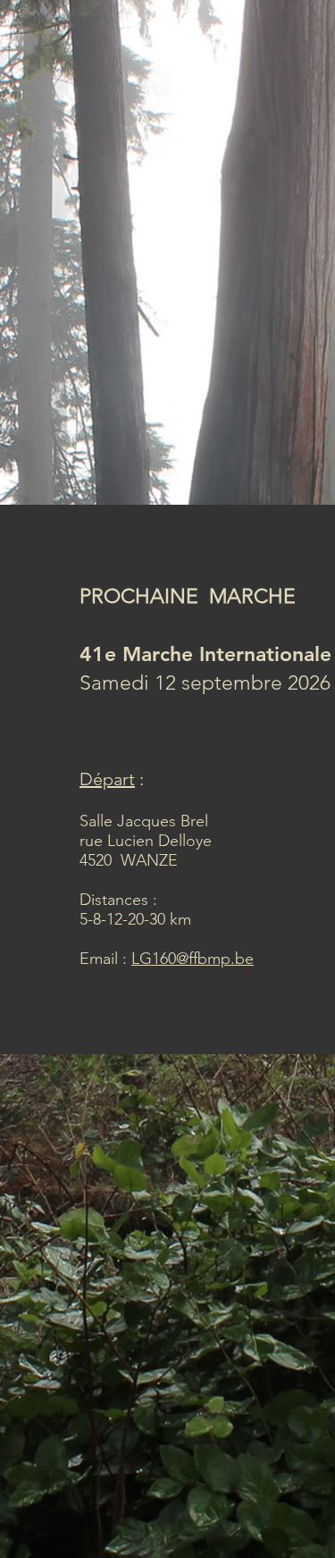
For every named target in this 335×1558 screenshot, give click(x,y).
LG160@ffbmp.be (192, 958)
